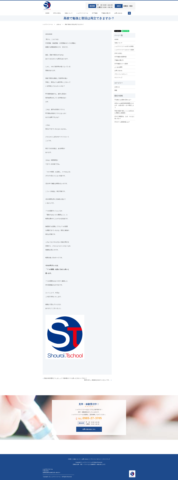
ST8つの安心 (57, 13)
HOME (47, 13)
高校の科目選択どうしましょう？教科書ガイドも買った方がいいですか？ (65, 378)
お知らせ (59, 24)
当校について (68, 13)
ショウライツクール (82, 13)
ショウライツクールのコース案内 (124, 50)
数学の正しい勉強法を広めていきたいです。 (97, 380)
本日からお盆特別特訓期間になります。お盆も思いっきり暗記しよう (124, 105)
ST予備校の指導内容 (120, 56)
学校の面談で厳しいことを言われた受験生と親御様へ (124, 112)
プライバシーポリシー (120, 74)
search (130, 14)
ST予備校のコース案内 (121, 63)
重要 (115, 90)
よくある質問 (118, 67)
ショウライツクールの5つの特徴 (123, 46)
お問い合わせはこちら (89, 429)
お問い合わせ (118, 13)
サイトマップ (118, 77)
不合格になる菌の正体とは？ (122, 99)
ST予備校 (95, 13)
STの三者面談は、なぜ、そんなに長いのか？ (124, 117)
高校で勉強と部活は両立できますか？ (74, 24)
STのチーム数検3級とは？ (122, 122)
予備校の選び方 (106, 13)
